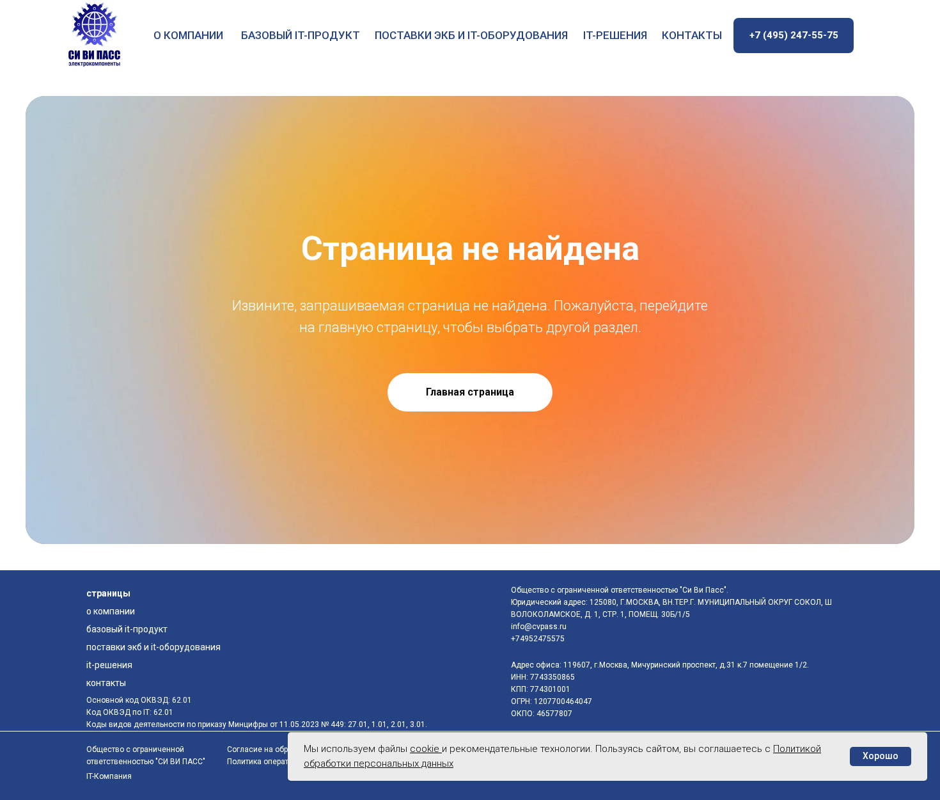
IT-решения (615, 35)
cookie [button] (426, 749)
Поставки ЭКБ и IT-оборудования (471, 35)
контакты (692, 35)
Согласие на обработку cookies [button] (284, 749)
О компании (188, 35)
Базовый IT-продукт (300, 35)
